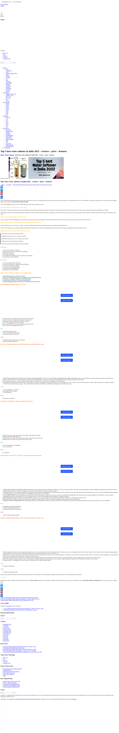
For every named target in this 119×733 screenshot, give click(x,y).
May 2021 (5, 638)
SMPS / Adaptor (10, 139)
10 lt (7, 123)
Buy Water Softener (35, 184)
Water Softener (16, 184)
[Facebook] (59, 186)
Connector (8, 143)
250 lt (7, 106)
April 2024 (6, 625)
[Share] (59, 197)
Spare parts (6, 128)
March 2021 (6, 640)
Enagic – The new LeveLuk (10, 682)
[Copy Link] (59, 195)
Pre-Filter (8, 129)
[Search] (14, 62)
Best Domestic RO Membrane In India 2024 (14, 648)
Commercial (6, 102)
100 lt (7, 109)
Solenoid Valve (9, 146)
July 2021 (5, 635)
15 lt (7, 125)
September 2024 (7, 624)
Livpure (8, 77)
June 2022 (5, 627)
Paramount (8, 88)
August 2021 (6, 634)
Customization (6, 147)
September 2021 (7, 632)
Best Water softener (25, 184)
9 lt (7, 127)
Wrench (8, 132)
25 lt (7, 114)
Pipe (7, 140)
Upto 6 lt (8, 117)
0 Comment (9, 184)
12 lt (7, 124)
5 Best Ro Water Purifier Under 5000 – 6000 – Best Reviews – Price (17, 600)
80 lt (7, 110)
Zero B (7, 91)
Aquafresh (8, 85)
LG (7, 79)
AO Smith (8, 81)
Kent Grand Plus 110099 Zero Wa (11, 687)
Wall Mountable (7, 670)
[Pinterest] (59, 193)
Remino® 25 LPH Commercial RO (11, 685)
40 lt (7, 113)
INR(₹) (2, 6)
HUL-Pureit (9, 83)
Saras (7, 72)
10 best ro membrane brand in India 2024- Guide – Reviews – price (19, 646)
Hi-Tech (8, 90)
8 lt (7, 120)
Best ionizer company (8, 674)
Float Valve (9, 138)
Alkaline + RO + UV (11, 94)
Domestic (5, 116)
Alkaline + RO (6, 58)
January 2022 (6, 628)
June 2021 (5, 636)
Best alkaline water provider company (12, 668)
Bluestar (8, 87)
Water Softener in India (46, 184)
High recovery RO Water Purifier (11, 671)
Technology (6, 92)
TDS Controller (9, 145)
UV (7, 142)
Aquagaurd (9, 70)
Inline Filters (9, 136)
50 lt (7, 112)
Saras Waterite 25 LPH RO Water (11, 684)
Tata (7, 80)
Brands (5, 68)
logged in (9, 606)
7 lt (7, 118)
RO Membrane (9, 135)
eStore (55, 699)
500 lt (7, 105)
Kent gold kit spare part (9, 673)
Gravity (5, 56)
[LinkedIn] (59, 191)
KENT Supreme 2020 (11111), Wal (11, 681)
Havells (8, 76)
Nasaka (8, 84)
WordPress (74, 699)
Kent (7, 69)
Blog (4, 675)
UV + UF (5, 57)
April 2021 (6, 639)
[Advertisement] (59, 39)
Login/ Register (4, 4)
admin (2, 184)
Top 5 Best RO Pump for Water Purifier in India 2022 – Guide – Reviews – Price (20, 599)
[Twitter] (59, 189)
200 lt (7, 107)
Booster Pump (9, 131)
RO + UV (5, 53)
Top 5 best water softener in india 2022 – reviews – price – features (19, 650)
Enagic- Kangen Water (11, 73)
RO (4, 54)
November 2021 (7, 631)
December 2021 (7, 629)
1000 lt (8, 103)
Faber (7, 74)
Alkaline (8, 134)
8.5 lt (7, 121)
